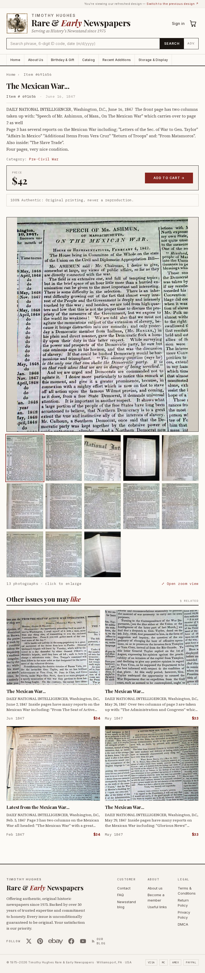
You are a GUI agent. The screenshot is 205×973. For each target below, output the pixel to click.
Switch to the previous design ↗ (173, 4)
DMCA (183, 924)
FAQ (120, 895)
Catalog (88, 60)
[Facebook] (71, 941)
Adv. (191, 43)
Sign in (178, 23)
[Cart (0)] (193, 23)
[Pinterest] (40, 941)
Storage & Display (153, 60)
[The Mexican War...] (24, 458)
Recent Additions (116, 60)
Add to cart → (169, 178)
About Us (35, 60)
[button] (102, 324)
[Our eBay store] (55, 941)
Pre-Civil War (44, 159)
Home (15, 60)
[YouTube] (83, 941)
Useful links (157, 907)
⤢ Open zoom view (180, 583)
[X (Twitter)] (29, 941)
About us (155, 888)
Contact (124, 888)
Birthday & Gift (62, 60)
